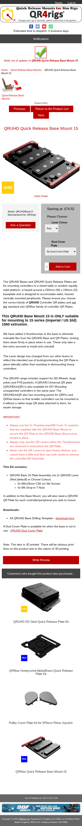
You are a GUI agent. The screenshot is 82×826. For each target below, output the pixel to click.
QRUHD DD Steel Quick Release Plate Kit (41, 621)
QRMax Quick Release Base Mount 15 (41, 771)
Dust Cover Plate (58, 243)
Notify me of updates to (41, 60)
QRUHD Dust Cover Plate (26, 530)
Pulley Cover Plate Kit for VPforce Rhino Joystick (41, 722)
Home (58, 2)
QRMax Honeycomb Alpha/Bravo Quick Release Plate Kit (41, 672)
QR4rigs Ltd (24, 819)
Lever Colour (59, 222)
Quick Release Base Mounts (26, 70)
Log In (72, 2)
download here (65, 518)
